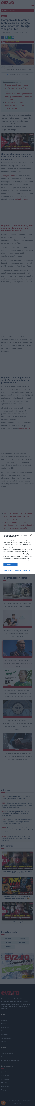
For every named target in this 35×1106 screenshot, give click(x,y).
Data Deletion (8, 570)
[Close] (31, 535)
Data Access (17, 570)
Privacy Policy (27, 570)
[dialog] (17, 553)
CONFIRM (10, 564)
